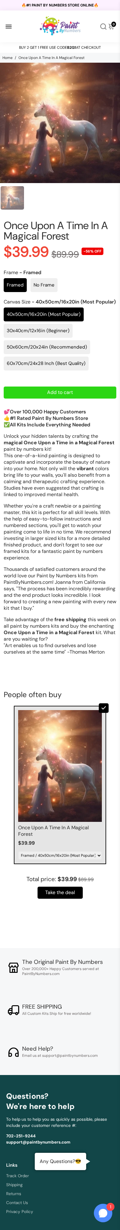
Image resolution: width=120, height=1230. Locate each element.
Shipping (14, 1184)
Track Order (17, 1175)
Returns (13, 1193)
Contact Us (17, 1202)
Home (7, 57)
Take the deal (60, 892)
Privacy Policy (19, 1211)
